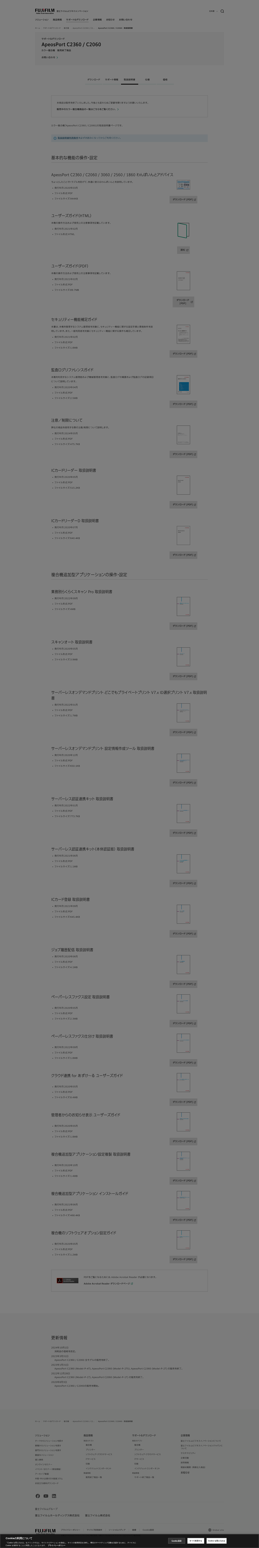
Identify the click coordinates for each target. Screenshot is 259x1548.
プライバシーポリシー (56, 1545)
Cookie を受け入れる (216, 1541)
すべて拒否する (196, 1541)
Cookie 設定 (177, 1541)
